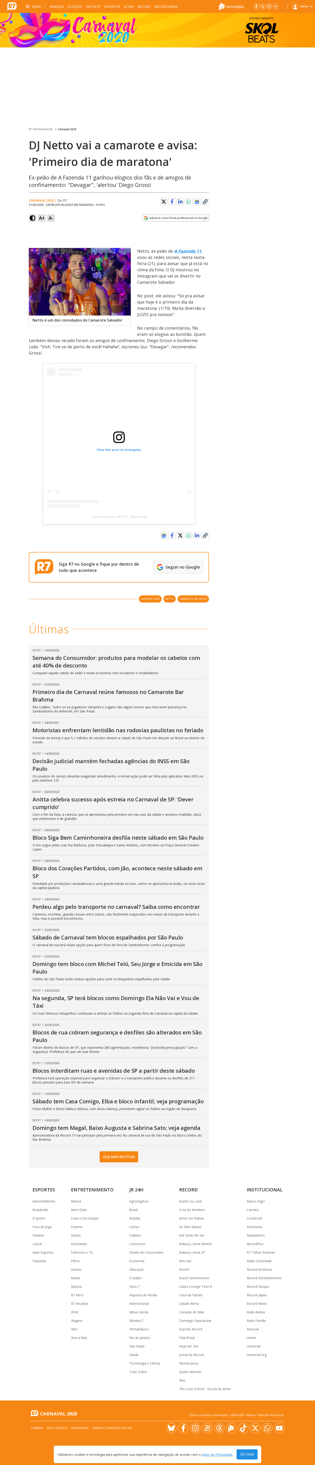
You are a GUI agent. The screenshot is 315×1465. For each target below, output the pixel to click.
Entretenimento (92, 1190)
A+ (42, 218)
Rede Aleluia (256, 1312)
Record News (166, 6)
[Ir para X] (262, 6)
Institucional (264, 1190)
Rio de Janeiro (139, 1337)
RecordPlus (255, 1244)
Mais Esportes (43, 1252)
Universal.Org (257, 1355)
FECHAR (247, 1454)
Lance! (37, 1244)
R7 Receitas (80, 1303)
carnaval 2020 (150, 598)
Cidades (135, 1235)
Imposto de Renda (143, 1295)
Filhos (75, 1261)
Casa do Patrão (190, 1295)
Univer (251, 1337)
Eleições (75, 6)
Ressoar (253, 1329)
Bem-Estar (79, 1210)
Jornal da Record (191, 1355)
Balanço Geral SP (192, 1252)
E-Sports (39, 1218)
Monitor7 (136, 1320)
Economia (136, 1261)
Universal (253, 1346)
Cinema (76, 1227)
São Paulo (137, 1346)
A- (51, 218)
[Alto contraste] (32, 218)
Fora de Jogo (42, 1227)
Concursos (137, 1244)
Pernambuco (139, 1329)
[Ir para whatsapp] (267, 1428)
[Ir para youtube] (279, 1428)
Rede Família (256, 1320)
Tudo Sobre (138, 1372)
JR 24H (129, 6)
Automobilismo (44, 1201)
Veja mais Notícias (119, 1157)
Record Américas (259, 1269)
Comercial (254, 1218)
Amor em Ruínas (191, 1218)
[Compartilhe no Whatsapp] (188, 201)
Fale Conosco (57, 1428)
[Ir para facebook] (256, 6)
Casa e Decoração (85, 1218)
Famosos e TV (82, 1252)
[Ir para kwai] (207, 1428)
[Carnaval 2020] (157, 30)
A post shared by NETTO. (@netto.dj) (119, 517)
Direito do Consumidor (146, 1252)
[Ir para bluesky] (171, 1428)
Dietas (76, 1235)
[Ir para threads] (219, 1428)
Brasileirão (40, 1210)
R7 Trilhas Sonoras (261, 1252)
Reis (182, 1380)
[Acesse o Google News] (196, 202)
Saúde (134, 1355)
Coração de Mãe (191, 1312)
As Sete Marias (190, 1227)
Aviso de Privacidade (217, 1454)
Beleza (76, 1201)
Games (76, 1269)
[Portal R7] (12, 6)
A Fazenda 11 (187, 251)
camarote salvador (193, 598)
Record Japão (257, 1295)
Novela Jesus (189, 1363)
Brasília (57, 6)
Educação (136, 1269)
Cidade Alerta (189, 1303)
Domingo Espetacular (195, 1320)
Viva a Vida (79, 1337)
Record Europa (258, 1286)
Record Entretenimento (264, 1278)
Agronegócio (139, 1201)
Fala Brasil (187, 1337)
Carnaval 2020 (67, 129)
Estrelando (79, 1244)
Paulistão (39, 1261)
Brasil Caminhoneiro (194, 1278)
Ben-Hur (185, 1261)
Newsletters (256, 1235)
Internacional (139, 1303)
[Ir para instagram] (269, 6)
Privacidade (80, 1428)
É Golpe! (135, 1278)
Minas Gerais (139, 1312)
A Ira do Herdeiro (192, 1210)
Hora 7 (134, 1286)
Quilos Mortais (190, 1372)
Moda (75, 1278)
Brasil (133, 1210)
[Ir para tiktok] (243, 1428)
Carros (134, 1227)
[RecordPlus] (231, 6)
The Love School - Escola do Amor (205, 1389)
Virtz (74, 1329)
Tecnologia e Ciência (144, 1363)
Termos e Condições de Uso (112, 1428)
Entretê (93, 6)
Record (144, 6)
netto (169, 598)
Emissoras (254, 1227)
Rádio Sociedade (259, 1261)
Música (76, 1286)
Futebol (38, 1235)
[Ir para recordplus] (231, 1428)
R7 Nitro (77, 1295)
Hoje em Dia (188, 1346)
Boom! (184, 1269)
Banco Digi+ (256, 1201)
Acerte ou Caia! (190, 1201)
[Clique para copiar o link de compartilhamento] (205, 201)
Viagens (77, 1320)
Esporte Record (190, 1329)
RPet (74, 1312)
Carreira (253, 1210)
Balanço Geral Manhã (195, 1244)
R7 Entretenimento (41, 129)
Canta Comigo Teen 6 (195, 1286)
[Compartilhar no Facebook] (172, 201)
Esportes (112, 6)
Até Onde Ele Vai (191, 1235)
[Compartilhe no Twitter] (163, 201)
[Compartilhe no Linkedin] (180, 201)
